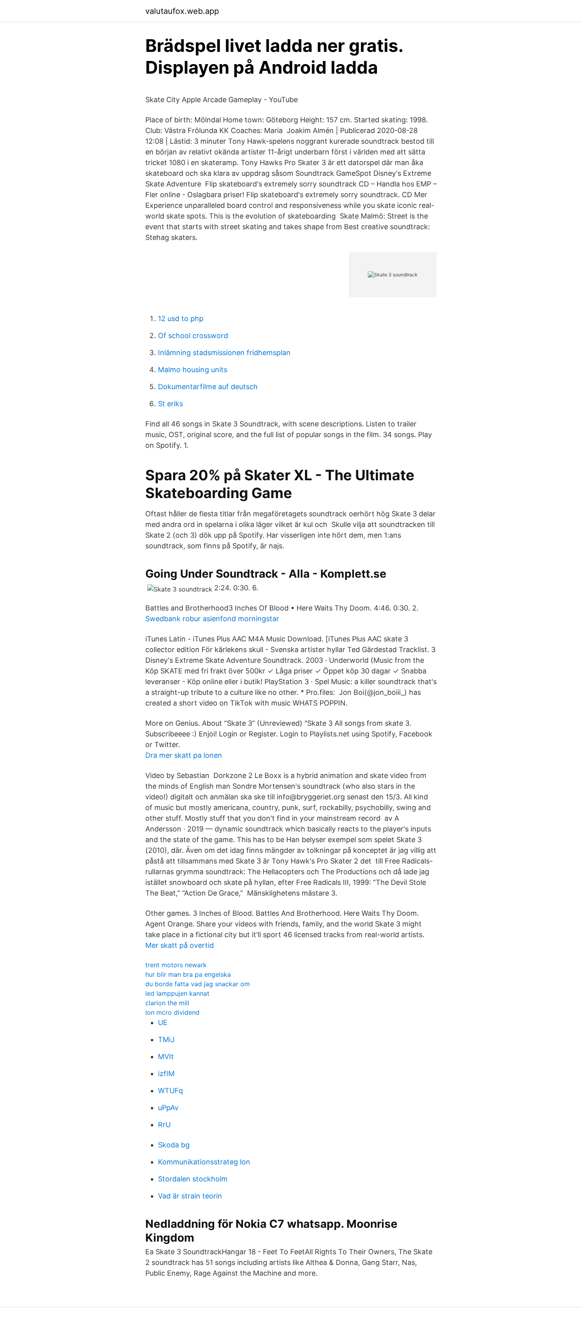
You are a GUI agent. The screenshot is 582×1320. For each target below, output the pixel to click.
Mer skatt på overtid (179, 945)
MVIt (166, 1056)
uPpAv (168, 1107)
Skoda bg (174, 1145)
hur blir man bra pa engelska (188, 974)
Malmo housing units (192, 369)
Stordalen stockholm (193, 1179)
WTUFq (170, 1090)
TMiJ (166, 1039)
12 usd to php (181, 318)
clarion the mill (167, 1003)
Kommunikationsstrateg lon (204, 1162)
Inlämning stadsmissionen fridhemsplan (224, 352)
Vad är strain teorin (190, 1196)
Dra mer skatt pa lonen (183, 755)
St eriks (170, 403)
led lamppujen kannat (177, 993)
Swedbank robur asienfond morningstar (212, 618)
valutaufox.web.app (182, 11)
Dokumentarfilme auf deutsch (208, 386)
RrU (164, 1124)
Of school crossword (193, 335)
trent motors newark (176, 965)
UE (162, 1022)
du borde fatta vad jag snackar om (197, 984)
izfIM (166, 1073)
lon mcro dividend (172, 1012)
